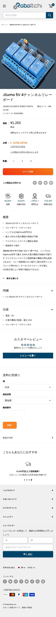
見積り (9, 425)
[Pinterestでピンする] (40, 183)
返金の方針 (8, 437)
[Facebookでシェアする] (35, 183)
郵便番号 (7, 407)
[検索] (49, 15)
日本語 (30, 568)
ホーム (3, 24)
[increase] (31, 161)
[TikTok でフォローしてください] (32, 581)
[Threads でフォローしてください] (43, 581)
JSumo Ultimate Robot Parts (18, 106)
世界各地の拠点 (9, 568)
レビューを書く (28, 355)
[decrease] (13, 161)
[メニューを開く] (4, 6)
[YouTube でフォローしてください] (27, 581)
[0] (51, 6)
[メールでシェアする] (51, 183)
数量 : (5, 161)
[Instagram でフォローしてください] (16, 581)
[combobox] (24, 15)
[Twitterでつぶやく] (46, 183)
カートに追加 (28, 172)
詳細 (8, 204)
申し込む (28, 554)
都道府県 (7, 394)
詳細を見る (21, 204)
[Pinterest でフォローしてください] (21, 581)
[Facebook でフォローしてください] (5, 581)
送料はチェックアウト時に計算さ (25, 133)
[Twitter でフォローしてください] (10, 581)
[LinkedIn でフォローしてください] (38, 581)
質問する (34, 204)
